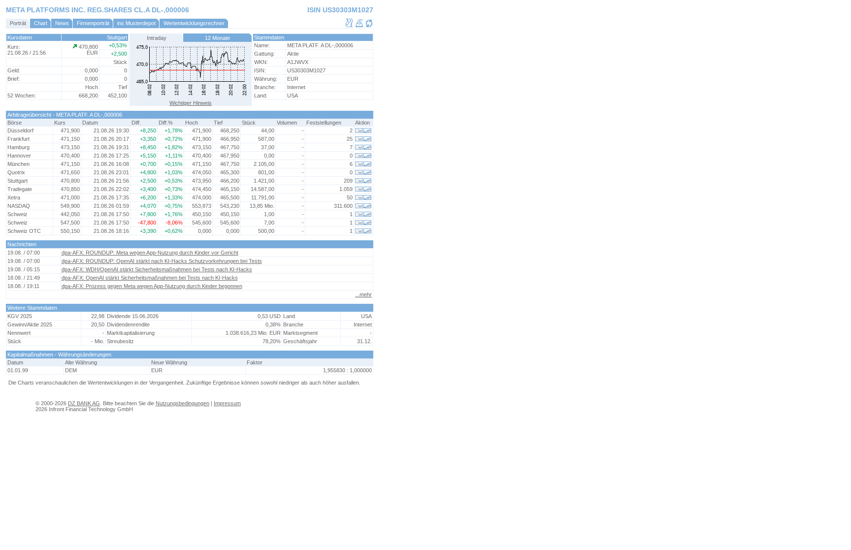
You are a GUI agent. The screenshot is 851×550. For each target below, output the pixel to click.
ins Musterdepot (136, 23)
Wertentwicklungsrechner (194, 23)
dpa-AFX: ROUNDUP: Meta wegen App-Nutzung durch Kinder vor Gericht (150, 253)
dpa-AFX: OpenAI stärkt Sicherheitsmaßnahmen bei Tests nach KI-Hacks (150, 278)
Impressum (227, 403)
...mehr (363, 294)
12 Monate (217, 38)
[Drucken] (359, 26)
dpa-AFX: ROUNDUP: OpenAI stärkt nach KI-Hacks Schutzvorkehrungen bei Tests (162, 261)
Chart (40, 23)
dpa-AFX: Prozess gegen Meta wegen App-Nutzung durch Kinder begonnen (152, 286)
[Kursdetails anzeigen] (359, 131)
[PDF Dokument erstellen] (349, 26)
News (62, 23)
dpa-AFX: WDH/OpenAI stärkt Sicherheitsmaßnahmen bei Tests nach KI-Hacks (157, 269)
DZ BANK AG (84, 403)
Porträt (18, 23)
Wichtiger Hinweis (190, 103)
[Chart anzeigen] (367, 131)
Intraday (156, 38)
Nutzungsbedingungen (182, 403)
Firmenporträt (93, 23)
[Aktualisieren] (369, 26)
